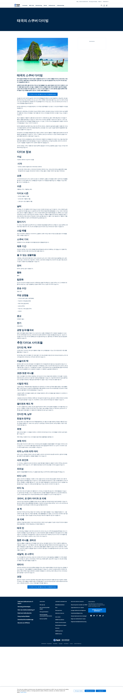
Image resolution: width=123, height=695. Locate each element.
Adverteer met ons (59, 613)
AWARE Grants (58, 633)
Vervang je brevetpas (93, 1)
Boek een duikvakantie (24, 613)
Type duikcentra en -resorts (77, 607)
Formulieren (66, 643)
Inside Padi (42, 601)
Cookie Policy (23, 692)
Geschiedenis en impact (60, 625)
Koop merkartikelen (24, 616)
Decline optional (90, 691)
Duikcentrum (52, 5)
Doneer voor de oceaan (60, 622)
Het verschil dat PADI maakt (44, 608)
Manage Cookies (79, 691)
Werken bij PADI (43, 618)
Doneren (57, 628)
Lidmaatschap (60, 5)
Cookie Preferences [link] (77, 643)
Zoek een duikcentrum (83, 1)
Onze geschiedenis (44, 611)
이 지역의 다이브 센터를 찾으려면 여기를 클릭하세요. (42, 94)
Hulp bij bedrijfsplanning (76, 613)
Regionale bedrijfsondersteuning (78, 621)
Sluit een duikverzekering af (26, 610)
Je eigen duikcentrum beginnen (78, 610)
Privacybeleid (49, 643)
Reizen (45, 5)
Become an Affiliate (24, 623)
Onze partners (58, 610)
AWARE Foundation (59, 619)
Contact (71, 643)
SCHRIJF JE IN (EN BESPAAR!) (97, 610)
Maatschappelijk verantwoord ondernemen (46, 615)
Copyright (60, 643)
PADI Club (31, 5)
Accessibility (55, 643)
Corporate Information (61, 601)
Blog (77, 1)
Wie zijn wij (42, 604)
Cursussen (24, 5)
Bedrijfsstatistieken (59, 604)
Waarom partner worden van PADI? (79, 604)
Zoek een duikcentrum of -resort (26, 602)
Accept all (101, 691)
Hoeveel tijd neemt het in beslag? (78, 616)
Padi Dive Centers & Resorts (77, 601)
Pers (56, 607)
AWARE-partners (59, 631)
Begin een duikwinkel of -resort (78, 618)
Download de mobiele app (25, 619)
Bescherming (39, 5)
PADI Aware (57, 617)
